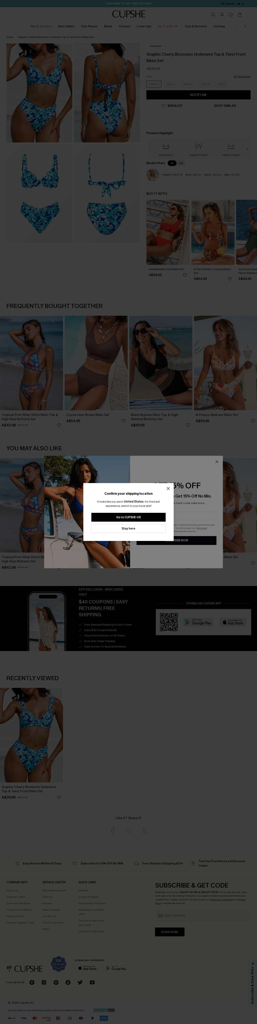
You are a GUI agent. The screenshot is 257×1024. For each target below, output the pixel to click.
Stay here (128, 528)
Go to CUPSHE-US (128, 517)
